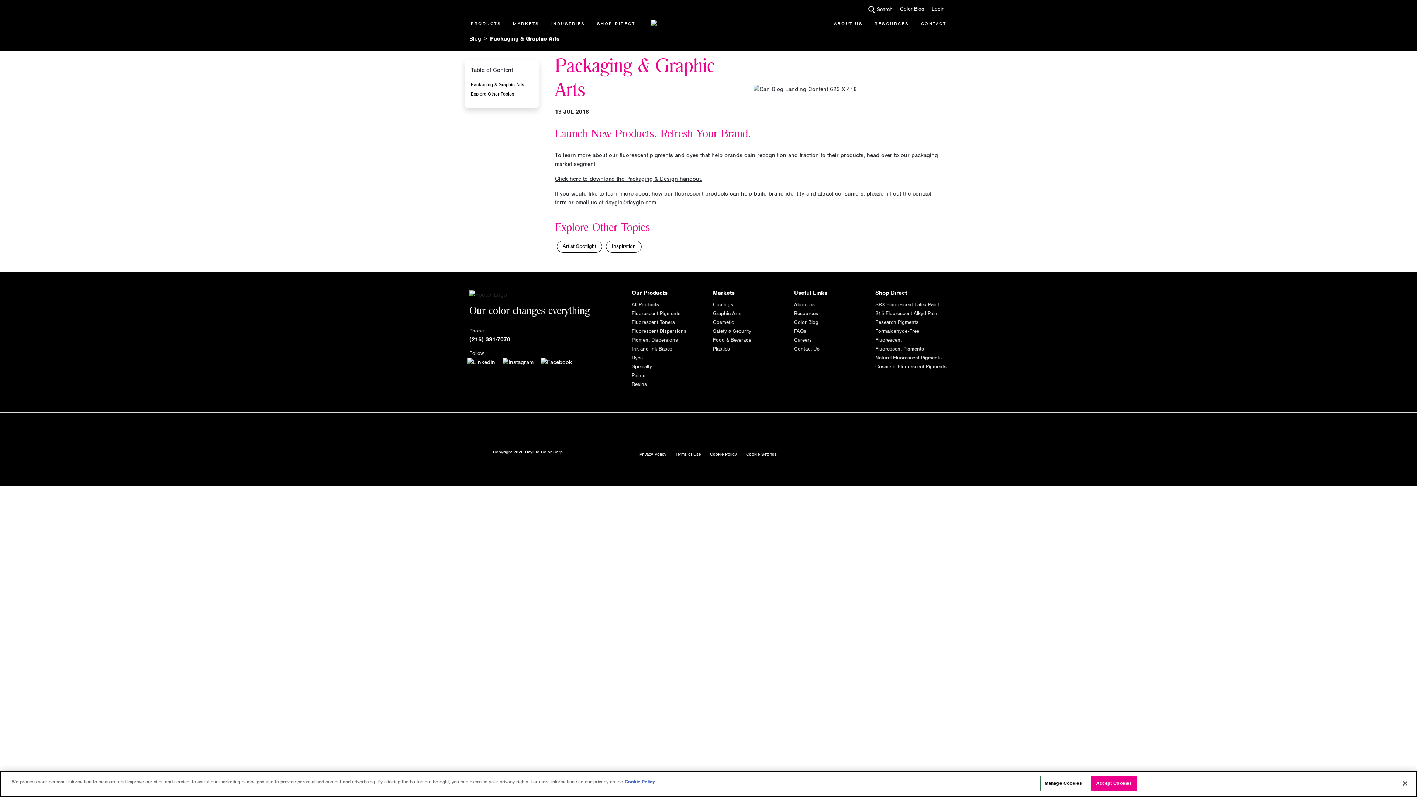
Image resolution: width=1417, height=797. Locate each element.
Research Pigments (896, 322)
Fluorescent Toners (653, 322)
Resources (892, 23)
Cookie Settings (761, 454)
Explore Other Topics (492, 94)
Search (885, 10)
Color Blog (912, 9)
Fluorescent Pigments (656, 314)
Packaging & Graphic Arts (497, 84)
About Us (848, 23)
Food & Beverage (732, 340)
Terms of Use (688, 454)
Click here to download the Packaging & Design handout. (628, 179)
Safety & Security (732, 331)
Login (938, 9)
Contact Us (807, 349)
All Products (645, 305)
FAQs (800, 331)
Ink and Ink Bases (652, 349)
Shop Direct (616, 23)
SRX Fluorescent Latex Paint (907, 305)
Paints (638, 376)
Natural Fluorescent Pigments (908, 358)
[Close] (1405, 783)
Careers (803, 340)
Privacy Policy (652, 454)
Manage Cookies (1063, 783)
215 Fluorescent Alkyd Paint (907, 314)
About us (804, 305)
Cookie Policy (723, 454)
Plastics (721, 349)
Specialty (642, 367)
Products (486, 23)
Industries (568, 23)
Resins (639, 384)
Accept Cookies (1114, 783)
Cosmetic (723, 322)
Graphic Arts (727, 314)
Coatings (723, 305)
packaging (924, 155)
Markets (526, 23)
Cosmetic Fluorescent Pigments (911, 367)
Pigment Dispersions (655, 340)
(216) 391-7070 (489, 339)
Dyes (637, 358)
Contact (934, 23)
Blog (475, 38)
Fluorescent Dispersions (659, 331)
